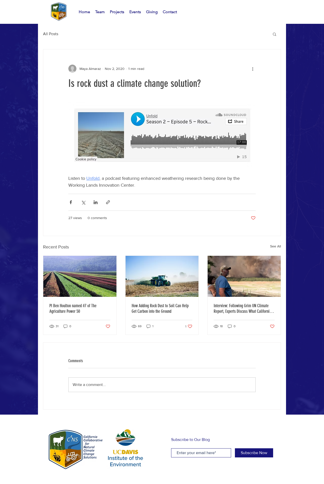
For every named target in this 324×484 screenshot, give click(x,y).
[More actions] (253, 69)
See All (275, 246)
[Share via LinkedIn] (95, 202)
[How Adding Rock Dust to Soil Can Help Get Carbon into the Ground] (162, 276)
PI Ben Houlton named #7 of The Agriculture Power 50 (72, 308)
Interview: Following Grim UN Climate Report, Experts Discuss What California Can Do (242, 308)
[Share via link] (108, 202)
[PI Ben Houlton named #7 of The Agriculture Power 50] (79, 276)
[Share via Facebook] (70, 202)
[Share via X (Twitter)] (83, 202)
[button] (274, 34)
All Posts (50, 34)
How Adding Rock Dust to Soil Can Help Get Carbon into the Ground (160, 308)
